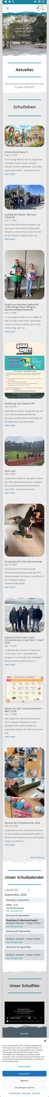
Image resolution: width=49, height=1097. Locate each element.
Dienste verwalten (24, 1066)
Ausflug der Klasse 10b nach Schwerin (20, 216)
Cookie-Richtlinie (15, 1093)
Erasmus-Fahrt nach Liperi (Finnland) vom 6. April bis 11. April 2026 (24, 640)
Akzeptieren (24, 1073)
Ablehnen (25, 1080)
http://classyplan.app (14, 911)
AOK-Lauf (10, 471)
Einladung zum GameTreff (19, 403)
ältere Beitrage (37, 857)
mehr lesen (10, 174)
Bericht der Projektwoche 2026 (22, 822)
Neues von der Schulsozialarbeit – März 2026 (24, 710)
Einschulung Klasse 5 (16, 152)
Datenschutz (26, 1093)
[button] (45, 1040)
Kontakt (24, 1037)
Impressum (36, 1093)
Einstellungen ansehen (24, 1087)
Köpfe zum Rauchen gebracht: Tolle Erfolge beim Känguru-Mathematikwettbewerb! (22, 307)
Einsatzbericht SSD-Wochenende (23, 561)
